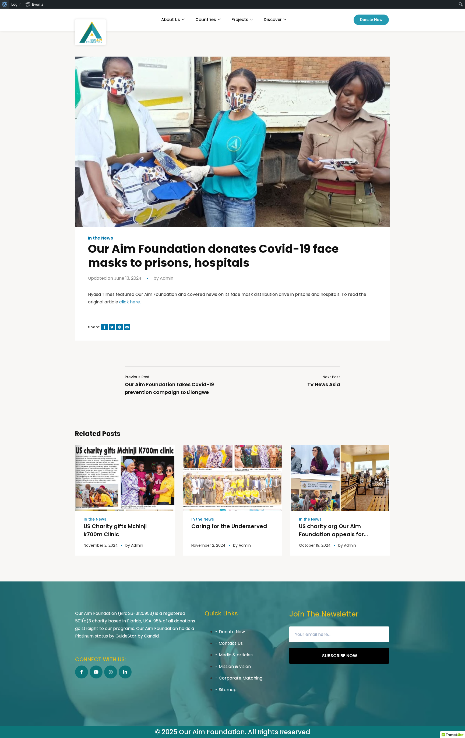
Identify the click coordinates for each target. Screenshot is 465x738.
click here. (130, 302)
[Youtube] (96, 672)
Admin (166, 278)
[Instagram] (110, 672)
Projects (239, 19)
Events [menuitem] (38, 4)
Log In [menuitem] (16, 4)
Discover (273, 19)
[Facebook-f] (81, 672)
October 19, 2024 (315, 545)
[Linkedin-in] (125, 672)
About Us (170, 19)
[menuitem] (4, 4)
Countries (205, 19)
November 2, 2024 (101, 545)
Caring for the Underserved (229, 526)
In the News (100, 238)
